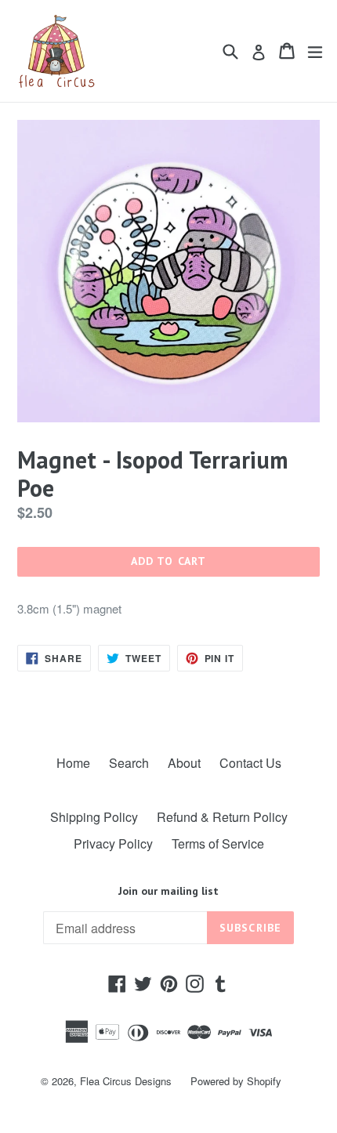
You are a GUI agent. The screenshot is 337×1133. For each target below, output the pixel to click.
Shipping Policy (94, 817)
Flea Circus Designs (126, 1080)
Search (129, 763)
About (184, 763)
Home (73, 763)
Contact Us (250, 763)
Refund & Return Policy (222, 817)
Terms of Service (218, 843)
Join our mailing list (168, 891)
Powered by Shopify (235, 1080)
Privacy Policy (113, 843)
